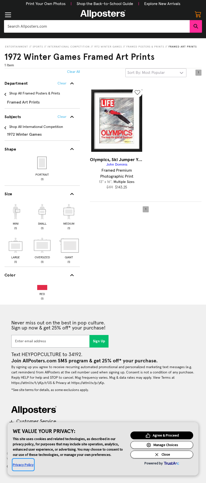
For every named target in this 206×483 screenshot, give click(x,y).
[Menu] (8, 15)
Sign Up (99, 341)
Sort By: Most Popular (146, 73)
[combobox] (97, 26)
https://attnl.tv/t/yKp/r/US (31, 383)
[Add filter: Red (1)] (42, 286)
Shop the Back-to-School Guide (105, 4)
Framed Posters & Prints (145, 46)
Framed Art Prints (183, 46)
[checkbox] (16, 216)
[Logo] (103, 14)
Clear (62, 117)
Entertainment (16, 46)
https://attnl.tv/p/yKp (87, 383)
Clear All (73, 72)
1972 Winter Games (108, 46)
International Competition (68, 46)
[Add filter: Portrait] (42, 163)
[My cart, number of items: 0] (198, 14)
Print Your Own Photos (46, 4)
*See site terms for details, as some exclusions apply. (50, 390)
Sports (38, 46)
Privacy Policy (23, 464)
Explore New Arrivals (162, 4)
